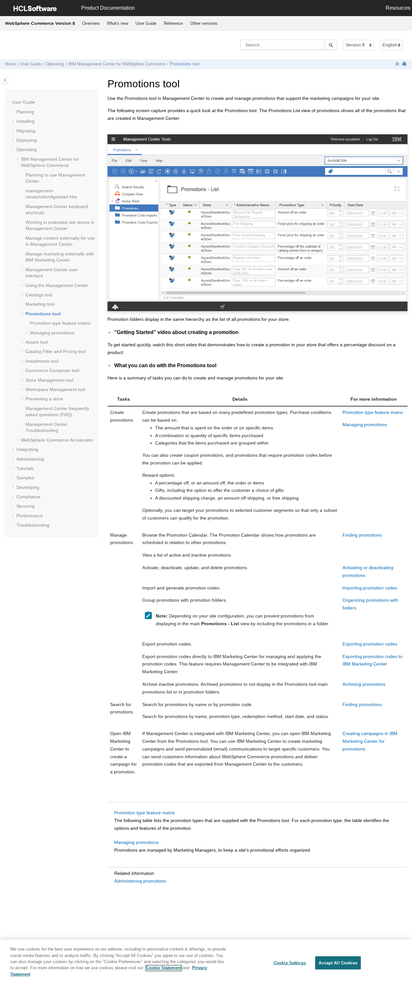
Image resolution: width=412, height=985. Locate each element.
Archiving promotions (363, 684)
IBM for (116, 64)
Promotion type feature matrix (60, 323)
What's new (117, 23)
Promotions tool (184, 64)
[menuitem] (90, 23)
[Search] (330, 45)
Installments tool (42, 361)
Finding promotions (362, 535)
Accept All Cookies (338, 962)
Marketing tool (39, 304)
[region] (206, 962)
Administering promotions (140, 881)
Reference (173, 23)
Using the (56, 285)
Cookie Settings (290, 962)
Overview (90, 23)
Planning (25, 111)
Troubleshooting (32, 525)
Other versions (204, 23)
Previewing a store (44, 398)
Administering (30, 459)
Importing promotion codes (369, 587)
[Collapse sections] (398, 64)
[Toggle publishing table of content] (5, 80)
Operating (55, 64)
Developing (27, 487)
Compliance (28, 496)
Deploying (26, 140)
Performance (29, 515)
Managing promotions (52, 332)
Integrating (27, 449)
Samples (25, 477)
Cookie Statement (163, 968)
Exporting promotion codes (369, 643)
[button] (9, 102)
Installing (25, 121)
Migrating (25, 130)
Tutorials (25, 468)
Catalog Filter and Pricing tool (55, 351)
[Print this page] (405, 64)
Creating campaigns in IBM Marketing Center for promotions (370, 741)
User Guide (146, 23)
